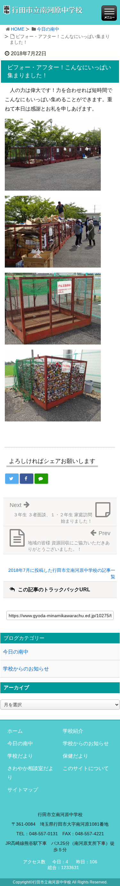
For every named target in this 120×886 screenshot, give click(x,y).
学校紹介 (73, 731)
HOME (17, 29)
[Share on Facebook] (26, 478)
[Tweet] (12, 478)
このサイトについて (86, 768)
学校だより (20, 756)
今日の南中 (48, 29)
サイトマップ (22, 789)
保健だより (75, 756)
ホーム (15, 731)
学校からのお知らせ (26, 668)
